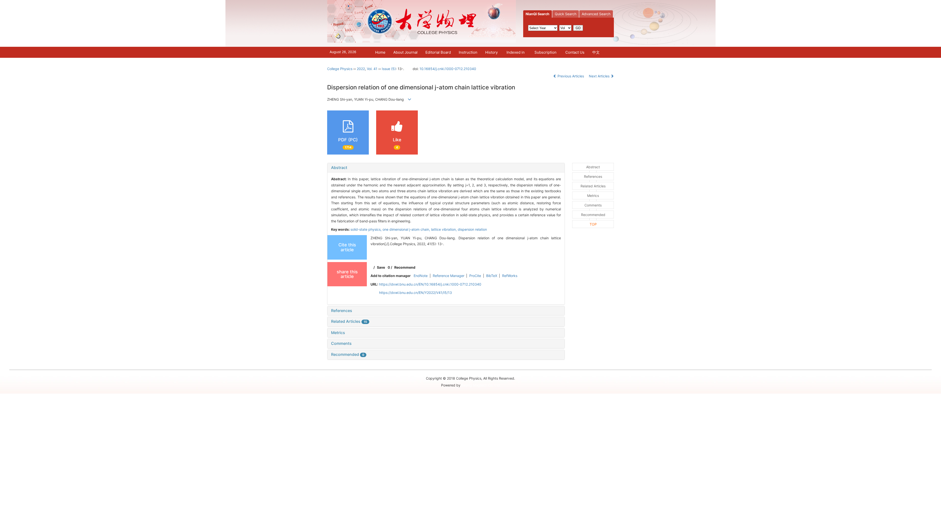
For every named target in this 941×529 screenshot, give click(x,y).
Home (380, 52)
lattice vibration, (444, 229)
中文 (596, 52)
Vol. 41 (372, 69)
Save (381, 267)
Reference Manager (448, 276)
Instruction (468, 52)
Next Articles (599, 76)
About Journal (405, 52)
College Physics (339, 69)
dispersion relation (472, 229)
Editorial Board (438, 52)
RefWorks (509, 276)
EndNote (421, 276)
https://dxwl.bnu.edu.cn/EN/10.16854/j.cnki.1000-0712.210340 (430, 284)
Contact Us (574, 52)
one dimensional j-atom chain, (407, 229)
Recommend (404, 267)
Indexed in (516, 52)
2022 (361, 69)
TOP (593, 224)
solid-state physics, (366, 229)
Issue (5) (389, 69)
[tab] (446, 167)
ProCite (475, 276)
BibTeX (491, 276)
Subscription (545, 52)
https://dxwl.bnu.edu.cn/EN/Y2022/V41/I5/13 (415, 292)
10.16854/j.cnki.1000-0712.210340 (448, 69)
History (491, 52)
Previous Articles (571, 76)
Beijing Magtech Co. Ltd (480, 385)
